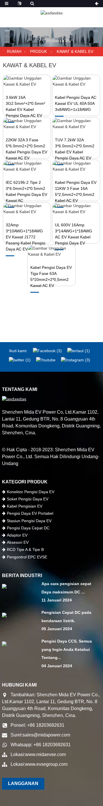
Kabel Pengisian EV (24, 506)
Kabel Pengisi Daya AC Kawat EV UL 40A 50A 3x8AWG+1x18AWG (75, 103)
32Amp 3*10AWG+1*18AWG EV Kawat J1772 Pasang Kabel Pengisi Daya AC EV (25, 237)
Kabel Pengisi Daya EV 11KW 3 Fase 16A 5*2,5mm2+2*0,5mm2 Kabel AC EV (75, 191)
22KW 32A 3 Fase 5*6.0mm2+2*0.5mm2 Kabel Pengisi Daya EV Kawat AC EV (26, 149)
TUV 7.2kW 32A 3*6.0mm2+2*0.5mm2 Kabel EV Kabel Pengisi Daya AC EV (74, 149)
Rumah (14, 51)
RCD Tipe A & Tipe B (25, 549)
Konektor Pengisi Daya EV (30, 491)
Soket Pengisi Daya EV (27, 499)
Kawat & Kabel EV (75, 51)
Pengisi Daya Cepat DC (28, 528)
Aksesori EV (18, 542)
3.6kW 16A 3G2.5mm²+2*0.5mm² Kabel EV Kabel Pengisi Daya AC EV (25, 106)
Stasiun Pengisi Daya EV (29, 520)
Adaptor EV (17, 535)
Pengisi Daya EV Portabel (30, 513)
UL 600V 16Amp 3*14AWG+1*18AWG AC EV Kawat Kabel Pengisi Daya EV (73, 234)
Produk (38, 51)
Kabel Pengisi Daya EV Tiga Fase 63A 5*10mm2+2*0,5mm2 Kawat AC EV (51, 276)
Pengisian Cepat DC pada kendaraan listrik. (66, 616)
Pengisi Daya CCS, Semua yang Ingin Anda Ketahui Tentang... (66, 649)
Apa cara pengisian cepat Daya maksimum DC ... (66, 587)
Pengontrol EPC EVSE (27, 557)
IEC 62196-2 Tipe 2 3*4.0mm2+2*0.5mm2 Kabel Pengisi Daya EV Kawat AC (26, 191)
